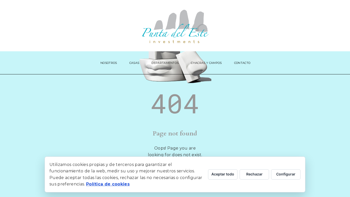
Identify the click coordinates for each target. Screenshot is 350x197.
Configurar (285, 174)
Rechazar (254, 174)
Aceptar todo (222, 174)
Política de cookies (108, 184)
